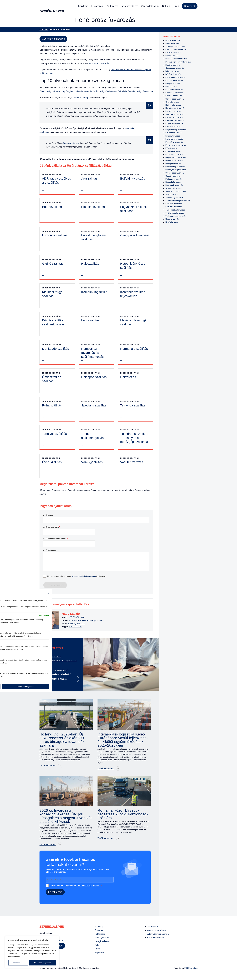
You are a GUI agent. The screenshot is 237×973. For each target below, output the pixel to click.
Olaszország (45, 91)
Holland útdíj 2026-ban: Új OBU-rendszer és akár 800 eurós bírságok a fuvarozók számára (62, 739)
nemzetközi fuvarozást (99, 63)
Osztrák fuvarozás (172, 176)
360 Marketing (191, 968)
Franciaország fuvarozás (175, 96)
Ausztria (88, 91)
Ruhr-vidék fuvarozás (174, 185)
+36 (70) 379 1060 (76, 623)
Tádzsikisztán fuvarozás (175, 210)
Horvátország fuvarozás (175, 108)
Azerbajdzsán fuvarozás (175, 46)
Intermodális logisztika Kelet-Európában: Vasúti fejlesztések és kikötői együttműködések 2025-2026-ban (123, 739)
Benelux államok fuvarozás (176, 59)
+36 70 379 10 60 (76, 617)
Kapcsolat (189, 6)
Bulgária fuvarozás (172, 65)
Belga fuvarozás (171, 56)
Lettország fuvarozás (173, 133)
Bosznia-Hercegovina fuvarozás (178, 62)
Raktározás (112, 6)
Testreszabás (18, 963)
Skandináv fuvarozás (173, 188)
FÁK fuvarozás (171, 86)
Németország (58, 91)
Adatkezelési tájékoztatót (87, 886)
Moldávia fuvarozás (173, 151)
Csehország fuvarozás (174, 68)
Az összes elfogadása (42, 963)
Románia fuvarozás (173, 182)
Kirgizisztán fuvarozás (174, 123)
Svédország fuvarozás (174, 197)
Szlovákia (122, 91)
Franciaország (134, 91)
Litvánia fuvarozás (172, 136)
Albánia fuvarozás (172, 40)
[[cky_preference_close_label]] (48, 593)
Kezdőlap (83, 6)
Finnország (147, 91)
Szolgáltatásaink (150, 6)
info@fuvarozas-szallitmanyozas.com (86, 620)
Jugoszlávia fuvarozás (174, 114)
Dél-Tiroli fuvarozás (173, 74)
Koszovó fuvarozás (173, 127)
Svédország (98, 91)
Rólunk (166, 6)
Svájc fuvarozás (171, 194)
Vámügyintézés (129, 6)
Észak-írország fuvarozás (175, 77)
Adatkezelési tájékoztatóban (84, 576)
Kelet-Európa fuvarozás (174, 120)
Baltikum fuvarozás (173, 53)
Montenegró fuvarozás (174, 154)
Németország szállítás (174, 160)
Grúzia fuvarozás (172, 102)
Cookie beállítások (155, 937)
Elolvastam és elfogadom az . (75, 886)
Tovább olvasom (48, 765)
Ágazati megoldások (156, 930)
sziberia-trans (75, 626)
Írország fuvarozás (173, 111)
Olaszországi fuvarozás (175, 167)
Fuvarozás (97, 6)
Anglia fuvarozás (172, 43)
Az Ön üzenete (50, 550)
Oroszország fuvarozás (175, 173)
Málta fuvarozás (171, 148)
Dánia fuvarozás (172, 71)
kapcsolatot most (71, 143)
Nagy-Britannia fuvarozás (175, 157)
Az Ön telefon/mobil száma (55, 539)
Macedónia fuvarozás (174, 142)
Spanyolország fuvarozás (175, 191)
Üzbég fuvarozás (172, 222)
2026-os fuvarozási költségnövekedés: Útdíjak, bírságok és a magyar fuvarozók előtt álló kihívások (66, 816)
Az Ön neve (48, 515)
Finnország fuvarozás (174, 93)
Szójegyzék (152, 926)
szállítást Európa (81, 97)
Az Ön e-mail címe (51, 527)
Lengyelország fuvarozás (175, 130)
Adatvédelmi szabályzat (158, 934)
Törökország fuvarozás (174, 213)
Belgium (69, 91)
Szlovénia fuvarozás (173, 207)
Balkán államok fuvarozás (175, 49)
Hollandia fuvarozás (173, 105)
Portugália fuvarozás (173, 179)
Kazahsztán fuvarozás (174, 117)
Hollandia (79, 91)
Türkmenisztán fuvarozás (175, 216)
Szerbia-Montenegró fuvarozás (177, 201)
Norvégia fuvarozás (173, 164)
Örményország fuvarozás (175, 170)
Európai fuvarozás (172, 83)
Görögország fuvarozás (175, 99)
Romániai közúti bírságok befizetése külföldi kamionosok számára (123, 814)
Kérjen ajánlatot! (59, 679)
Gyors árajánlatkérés (53, 38)
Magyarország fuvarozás (175, 145)
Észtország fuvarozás (174, 80)
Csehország (111, 91)
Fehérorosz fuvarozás (174, 90)
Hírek (176, 6)
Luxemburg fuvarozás (174, 139)
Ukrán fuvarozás (172, 219)
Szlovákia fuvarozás (173, 204)
